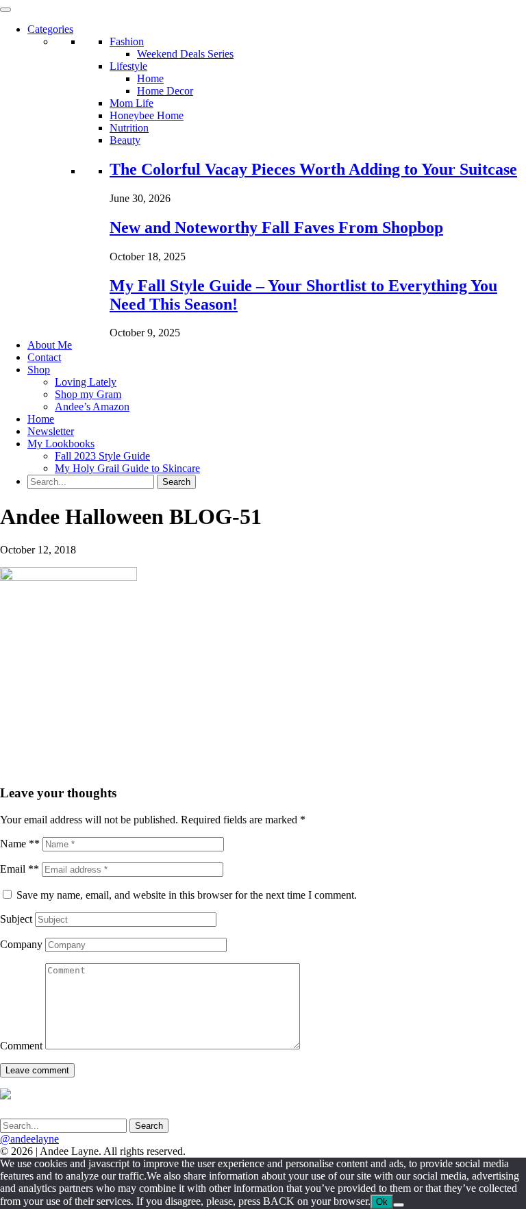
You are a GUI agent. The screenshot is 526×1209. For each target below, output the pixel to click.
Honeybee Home (147, 115)
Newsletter (50, 431)
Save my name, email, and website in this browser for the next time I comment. (186, 895)
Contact (44, 357)
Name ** (20, 843)
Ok (382, 1202)
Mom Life (131, 103)
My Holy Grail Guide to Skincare (127, 468)
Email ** (19, 869)
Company (21, 944)
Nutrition (129, 128)
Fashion (127, 41)
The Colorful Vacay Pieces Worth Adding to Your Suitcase (313, 169)
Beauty (125, 140)
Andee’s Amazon (92, 406)
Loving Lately (85, 382)
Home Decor (165, 91)
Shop (38, 369)
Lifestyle (128, 66)
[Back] (398, 1205)
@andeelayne (29, 1139)
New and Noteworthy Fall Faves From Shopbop (276, 227)
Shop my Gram (88, 394)
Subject (16, 919)
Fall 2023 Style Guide (102, 456)
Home (150, 78)
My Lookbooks (61, 443)
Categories (50, 29)
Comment (21, 1045)
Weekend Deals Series (185, 54)
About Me (49, 345)
